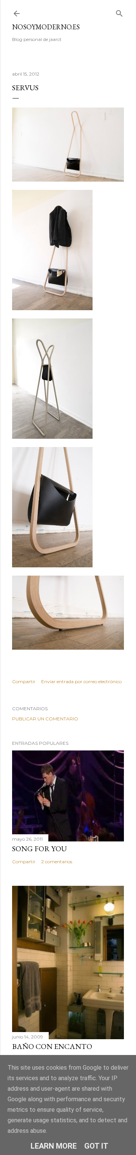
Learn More (54, 1145)
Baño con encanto (52, 1046)
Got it (96, 1145)
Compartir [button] (24, 681)
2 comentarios (56, 861)
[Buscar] (119, 12)
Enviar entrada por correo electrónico (81, 681)
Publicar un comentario (45, 718)
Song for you (39, 848)
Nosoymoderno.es (46, 27)
